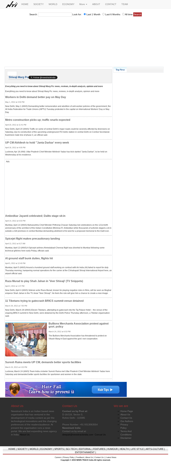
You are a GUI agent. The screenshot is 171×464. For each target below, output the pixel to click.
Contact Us (126, 417)
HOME (24, 4)
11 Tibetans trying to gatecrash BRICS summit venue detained (44, 300)
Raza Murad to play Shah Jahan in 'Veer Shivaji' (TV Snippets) (44, 281)
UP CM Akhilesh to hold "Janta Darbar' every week (37, 142)
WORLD (53, 4)
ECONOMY (68, 4)
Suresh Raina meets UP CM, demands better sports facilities (43, 362)
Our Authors (126, 421)
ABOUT (96, 4)
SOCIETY (38, 4)
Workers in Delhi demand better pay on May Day (35, 97)
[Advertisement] (85, 42)
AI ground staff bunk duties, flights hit (29, 258)
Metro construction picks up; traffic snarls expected (37, 119)
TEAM (124, 4)
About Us (125, 414)
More (82, 4)
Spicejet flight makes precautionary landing (32, 238)
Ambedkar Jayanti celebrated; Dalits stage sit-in (35, 215)
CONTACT (110, 4)
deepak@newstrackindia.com (77, 434)
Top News (120, 69)
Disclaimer (125, 438)
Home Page (126, 411)
